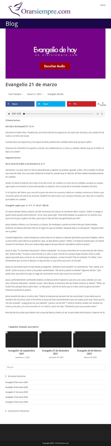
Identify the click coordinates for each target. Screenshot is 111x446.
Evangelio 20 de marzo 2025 (17, 382)
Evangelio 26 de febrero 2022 (89, 352)
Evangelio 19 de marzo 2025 (17, 397)
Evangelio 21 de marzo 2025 (17, 392)
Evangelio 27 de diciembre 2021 (55, 352)
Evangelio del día (55, 94)
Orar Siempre (15, 94)
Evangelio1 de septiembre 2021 (21, 352)
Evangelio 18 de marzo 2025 (17, 402)
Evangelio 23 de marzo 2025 (17, 387)
